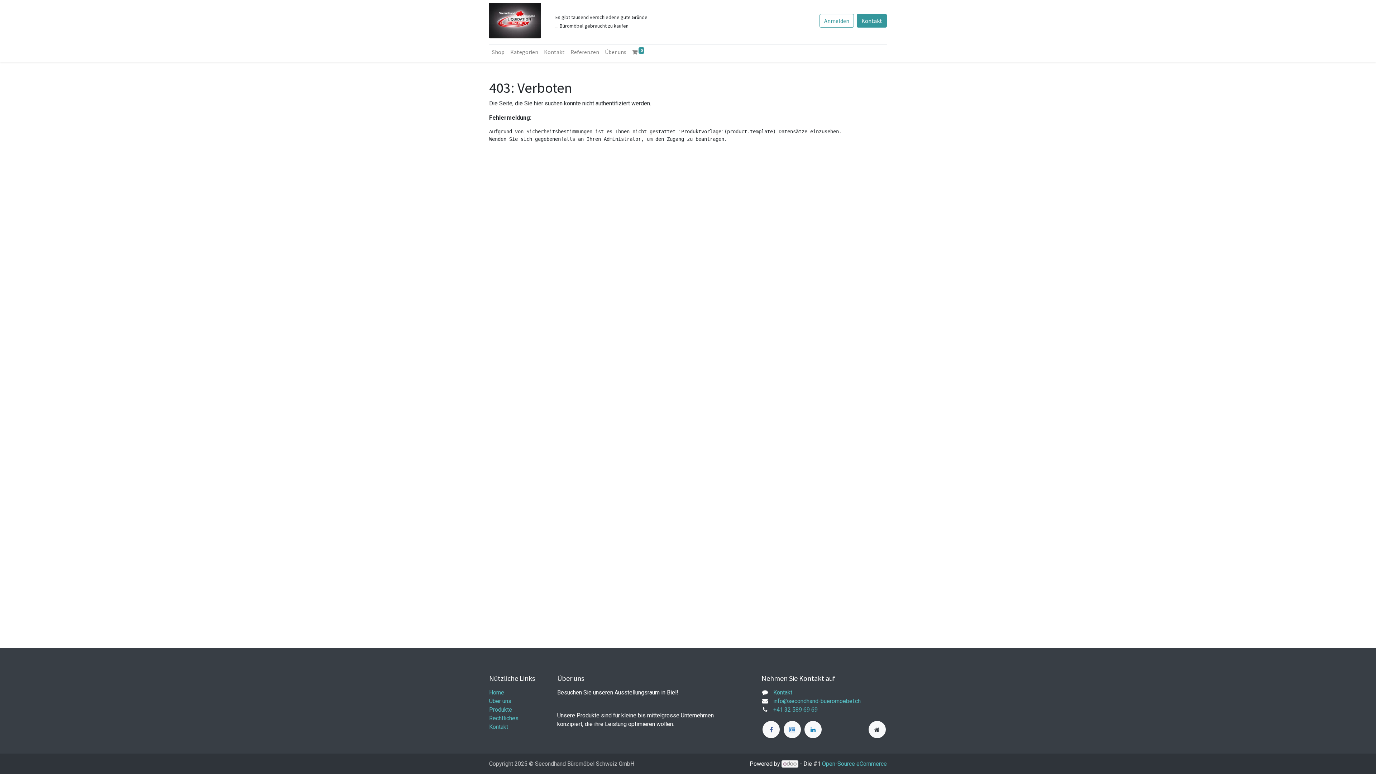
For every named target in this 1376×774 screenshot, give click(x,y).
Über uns (500, 701)
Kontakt (871, 20)
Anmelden (836, 20)
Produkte (500, 709)
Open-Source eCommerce (854, 763)
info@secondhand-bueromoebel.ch (817, 701)
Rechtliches (504, 718)
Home (496, 692)
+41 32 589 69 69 (795, 709)
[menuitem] (498, 52)
